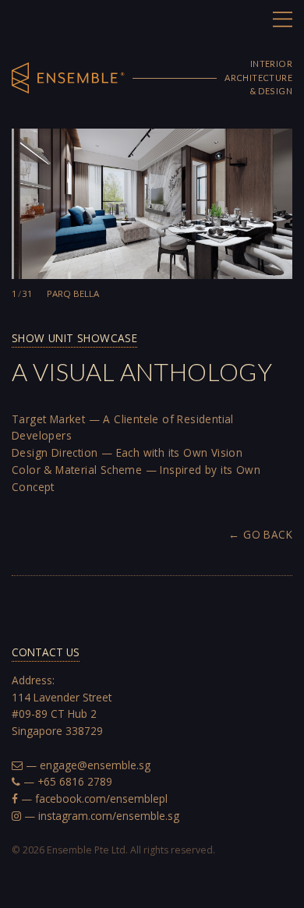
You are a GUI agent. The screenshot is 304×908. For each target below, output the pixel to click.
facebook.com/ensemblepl (101, 798)
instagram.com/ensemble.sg (108, 815)
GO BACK (267, 534)
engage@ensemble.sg (95, 765)
